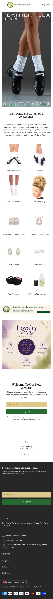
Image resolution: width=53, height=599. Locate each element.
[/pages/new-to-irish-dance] (26, 309)
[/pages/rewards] (26, 344)
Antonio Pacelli (20, 587)
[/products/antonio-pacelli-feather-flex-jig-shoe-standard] (26, 59)
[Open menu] (3, 4)
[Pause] (48, 104)
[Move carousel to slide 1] (40, 104)
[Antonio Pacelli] (19, 5)
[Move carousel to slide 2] (42, 104)
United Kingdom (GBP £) (15, 582)
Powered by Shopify (35, 587)
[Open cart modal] (48, 4)
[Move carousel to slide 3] (44, 104)
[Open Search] (43, 4)
